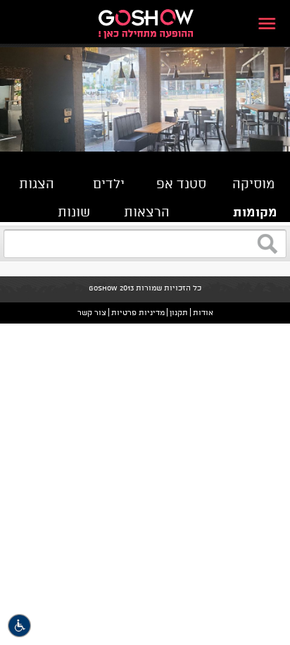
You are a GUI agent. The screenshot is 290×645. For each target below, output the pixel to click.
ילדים (109, 183)
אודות (203, 312)
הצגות (36, 183)
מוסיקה (253, 183)
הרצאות (147, 211)
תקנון (179, 312)
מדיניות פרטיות (138, 312)
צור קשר (91, 312)
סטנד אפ (181, 183)
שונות (74, 211)
